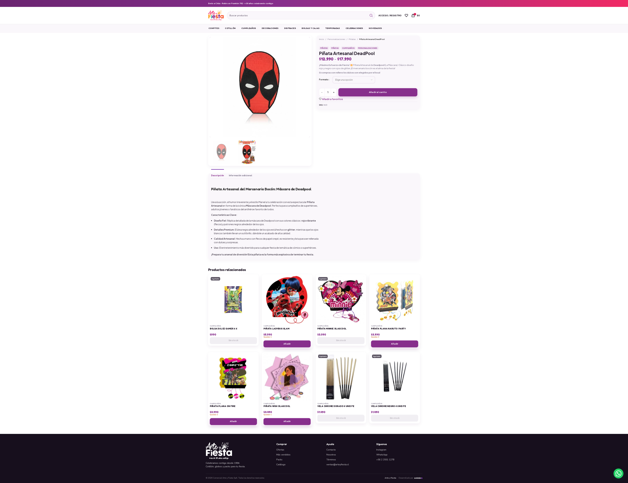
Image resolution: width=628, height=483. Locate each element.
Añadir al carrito (378, 92)
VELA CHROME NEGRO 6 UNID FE (388, 406)
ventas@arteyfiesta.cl (337, 464)
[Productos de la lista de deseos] (406, 15)
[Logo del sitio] (216, 15)
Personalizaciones (336, 39)
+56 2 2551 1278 (385, 459)
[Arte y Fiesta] (239, 450)
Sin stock (233, 340)
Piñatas (352, 39)
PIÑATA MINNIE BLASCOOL (331, 328)
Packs (279, 459)
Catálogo (281, 464)
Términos (331, 459)
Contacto (331, 449)
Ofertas (280, 449)
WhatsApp (381, 454)
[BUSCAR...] (371, 15)
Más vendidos (283, 454)
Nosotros (331, 454)
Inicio (321, 39)
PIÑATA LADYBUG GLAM (276, 328)
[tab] (217, 174)
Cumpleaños (348, 48)
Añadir (287, 344)
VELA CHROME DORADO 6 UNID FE (335, 406)
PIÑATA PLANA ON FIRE (223, 406)
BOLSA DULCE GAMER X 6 (223, 328)
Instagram (381, 449)
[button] (618, 473)
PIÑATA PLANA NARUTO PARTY (388, 328)
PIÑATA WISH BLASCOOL (277, 406)
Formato (323, 79)
